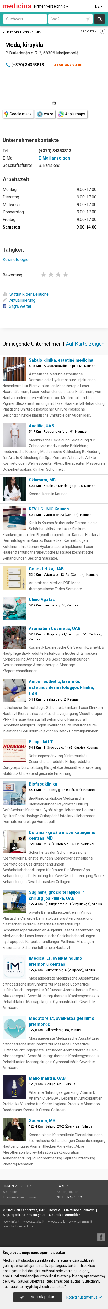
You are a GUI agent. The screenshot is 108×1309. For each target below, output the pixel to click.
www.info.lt (11, 1221)
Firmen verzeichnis (50, 6)
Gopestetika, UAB (46, 568)
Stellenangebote (71, 1197)
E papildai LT (41, 741)
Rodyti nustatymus (82, 1297)
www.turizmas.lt (80, 1221)
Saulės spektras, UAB (29, 1210)
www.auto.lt (56, 1221)
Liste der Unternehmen (24, 32)
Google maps (20, 114)
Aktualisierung (22, 300)
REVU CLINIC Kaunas (49, 508)
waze (48, 114)
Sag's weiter (20, 306)
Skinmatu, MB (42, 479)
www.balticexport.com (19, 1226)
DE (97, 6)
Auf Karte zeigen (85, 344)
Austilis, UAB (41, 425)
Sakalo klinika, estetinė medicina (61, 360)
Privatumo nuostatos (79, 1210)
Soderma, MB (42, 1120)
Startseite (10, 1192)
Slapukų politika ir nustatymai (24, 1215)
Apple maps (75, 114)
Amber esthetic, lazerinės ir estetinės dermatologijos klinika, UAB (61, 687)
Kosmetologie (16, 259)
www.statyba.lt (33, 1221)
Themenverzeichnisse (19, 1197)
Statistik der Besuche (29, 294)
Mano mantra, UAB (47, 1078)
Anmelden (72, 1215)
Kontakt (54, 1210)
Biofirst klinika (43, 784)
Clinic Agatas (42, 599)
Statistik (55, 1215)
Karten (63, 1186)
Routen (73, 1192)
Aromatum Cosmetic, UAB (54, 628)
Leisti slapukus (40, 1296)
